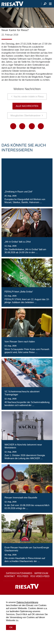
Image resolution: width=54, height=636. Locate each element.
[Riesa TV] (12, 4)
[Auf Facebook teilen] (13, 126)
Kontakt (9, 576)
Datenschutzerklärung (27, 602)
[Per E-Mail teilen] (41, 126)
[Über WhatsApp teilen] (32, 126)
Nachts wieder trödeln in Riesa (29, 96)
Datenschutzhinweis (19, 573)
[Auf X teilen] (22, 126)
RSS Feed (22, 576)
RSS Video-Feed (40, 576)
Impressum (41, 573)
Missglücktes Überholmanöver (25, 115)
